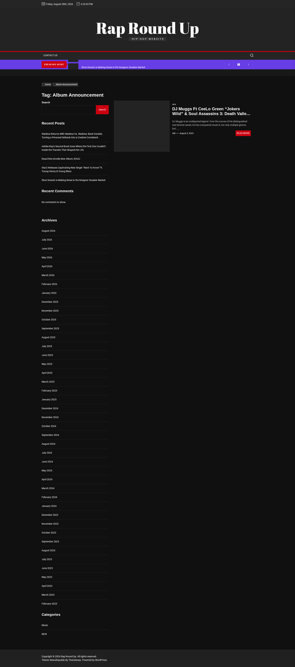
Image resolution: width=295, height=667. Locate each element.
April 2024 (47, 479)
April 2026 (47, 266)
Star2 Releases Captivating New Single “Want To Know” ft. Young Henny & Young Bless (72, 169)
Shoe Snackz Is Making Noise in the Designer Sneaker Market (74, 180)
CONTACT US (50, 55)
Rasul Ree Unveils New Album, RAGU (61, 158)
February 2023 (49, 603)
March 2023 (48, 594)
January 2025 (49, 399)
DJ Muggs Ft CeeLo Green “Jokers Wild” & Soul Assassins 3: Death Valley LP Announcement (210, 114)
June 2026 (47, 248)
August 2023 (48, 550)
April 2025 (47, 372)
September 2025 (50, 328)
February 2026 (49, 284)
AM (173, 133)
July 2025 (47, 346)
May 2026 (47, 257)
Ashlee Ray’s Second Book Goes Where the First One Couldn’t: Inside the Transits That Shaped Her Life (74, 148)
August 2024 (48, 444)
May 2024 (47, 470)
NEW (174, 104)
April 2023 (47, 586)
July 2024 (47, 452)
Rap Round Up (147, 27)
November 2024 (50, 417)
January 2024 (49, 506)
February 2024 (49, 497)
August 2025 (48, 337)
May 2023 (47, 577)
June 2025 (47, 355)
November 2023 (50, 523)
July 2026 (47, 239)
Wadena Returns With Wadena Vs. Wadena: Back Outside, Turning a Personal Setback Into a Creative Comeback (72, 135)
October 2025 (49, 319)
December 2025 (50, 301)
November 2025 (50, 310)
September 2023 (50, 541)
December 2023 (50, 515)
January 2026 (49, 293)
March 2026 (48, 275)
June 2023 (47, 568)
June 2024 (47, 461)
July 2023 (47, 559)
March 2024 (48, 488)
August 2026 (48, 230)
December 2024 (50, 408)
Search (46, 102)
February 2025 (49, 390)
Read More (243, 133)
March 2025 (48, 381)
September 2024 (50, 435)
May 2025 (47, 364)
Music (45, 625)
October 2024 (49, 426)
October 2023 (49, 532)
